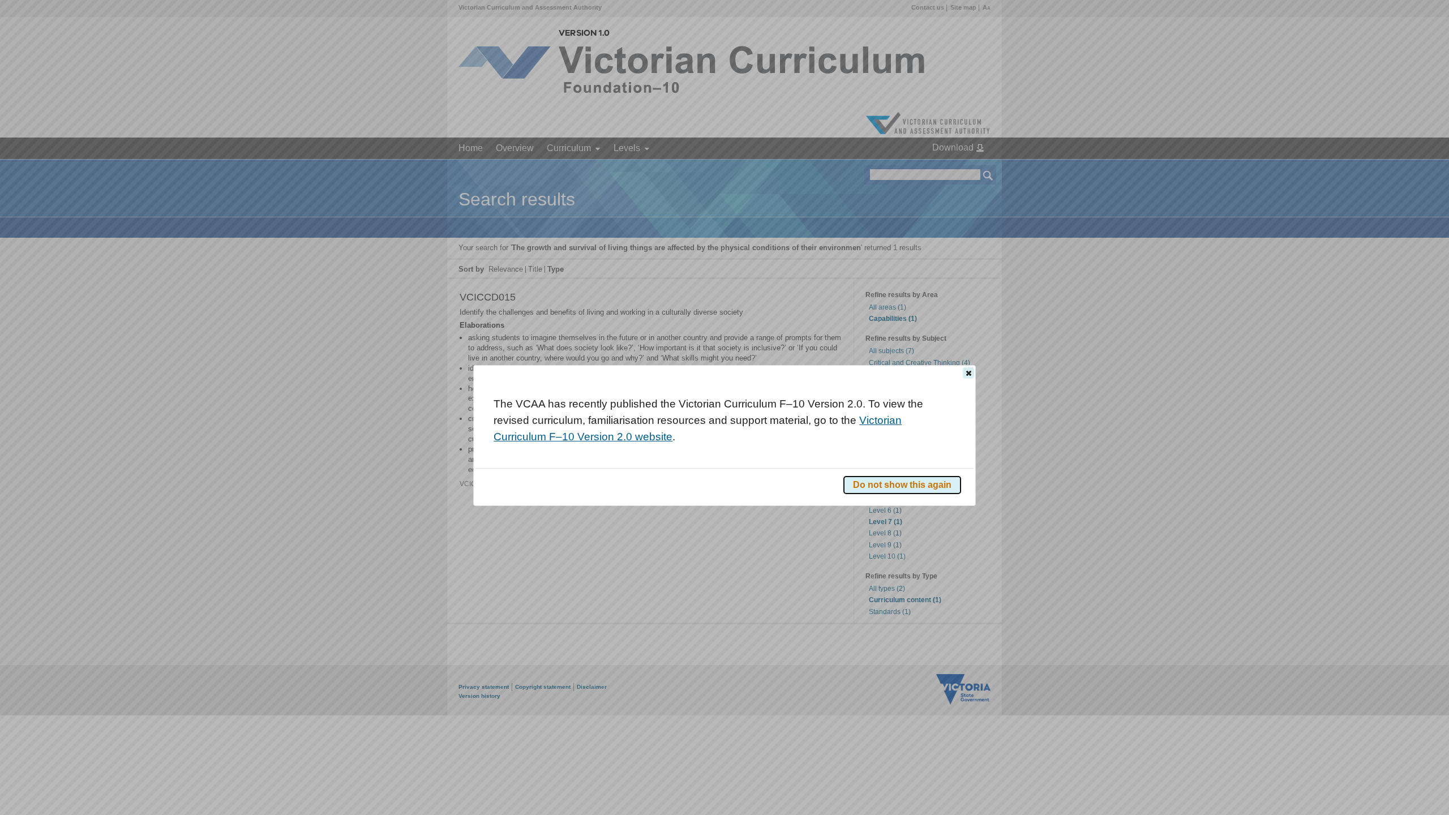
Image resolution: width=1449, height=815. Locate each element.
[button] (968, 373)
